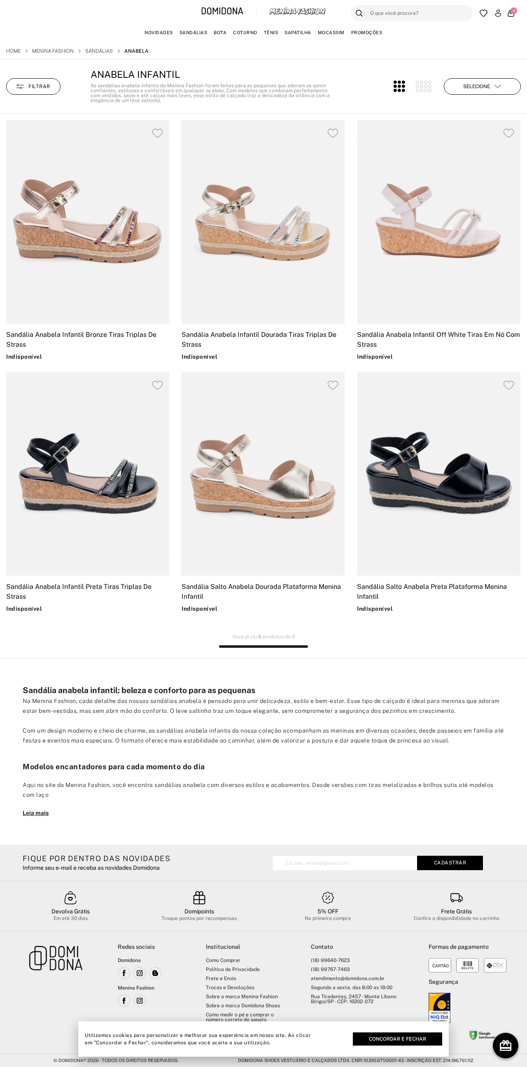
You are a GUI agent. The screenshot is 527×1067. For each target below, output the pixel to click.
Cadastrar (450, 863)
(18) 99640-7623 (330, 960)
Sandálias (194, 32)
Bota (220, 32)
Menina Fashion (53, 51)
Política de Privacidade (233, 969)
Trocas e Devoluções (230, 987)
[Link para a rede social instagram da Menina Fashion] (139, 1001)
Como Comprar (223, 960)
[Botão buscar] (359, 13)
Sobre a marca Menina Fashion (242, 996)
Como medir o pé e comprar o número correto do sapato (240, 1017)
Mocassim (331, 32)
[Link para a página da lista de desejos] (483, 13)
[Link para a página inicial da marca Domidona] (222, 11)
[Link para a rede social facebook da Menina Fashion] (124, 1001)
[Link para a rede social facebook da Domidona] (124, 973)
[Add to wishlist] (157, 133)
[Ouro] (440, 1008)
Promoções (366, 32)
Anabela (136, 51)
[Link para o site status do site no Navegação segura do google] (482, 1037)
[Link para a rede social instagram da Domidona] (139, 973)
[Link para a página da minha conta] (498, 13)
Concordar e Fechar (397, 1039)
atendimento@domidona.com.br (348, 978)
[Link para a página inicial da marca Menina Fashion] (297, 11)
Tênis (271, 32)
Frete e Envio (221, 978)
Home (13, 51)
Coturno (245, 32)
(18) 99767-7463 (330, 969)
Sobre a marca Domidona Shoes (243, 1005)
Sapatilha (297, 32)
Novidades (159, 32)
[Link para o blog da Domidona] (155, 973)
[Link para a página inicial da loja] (56, 993)
